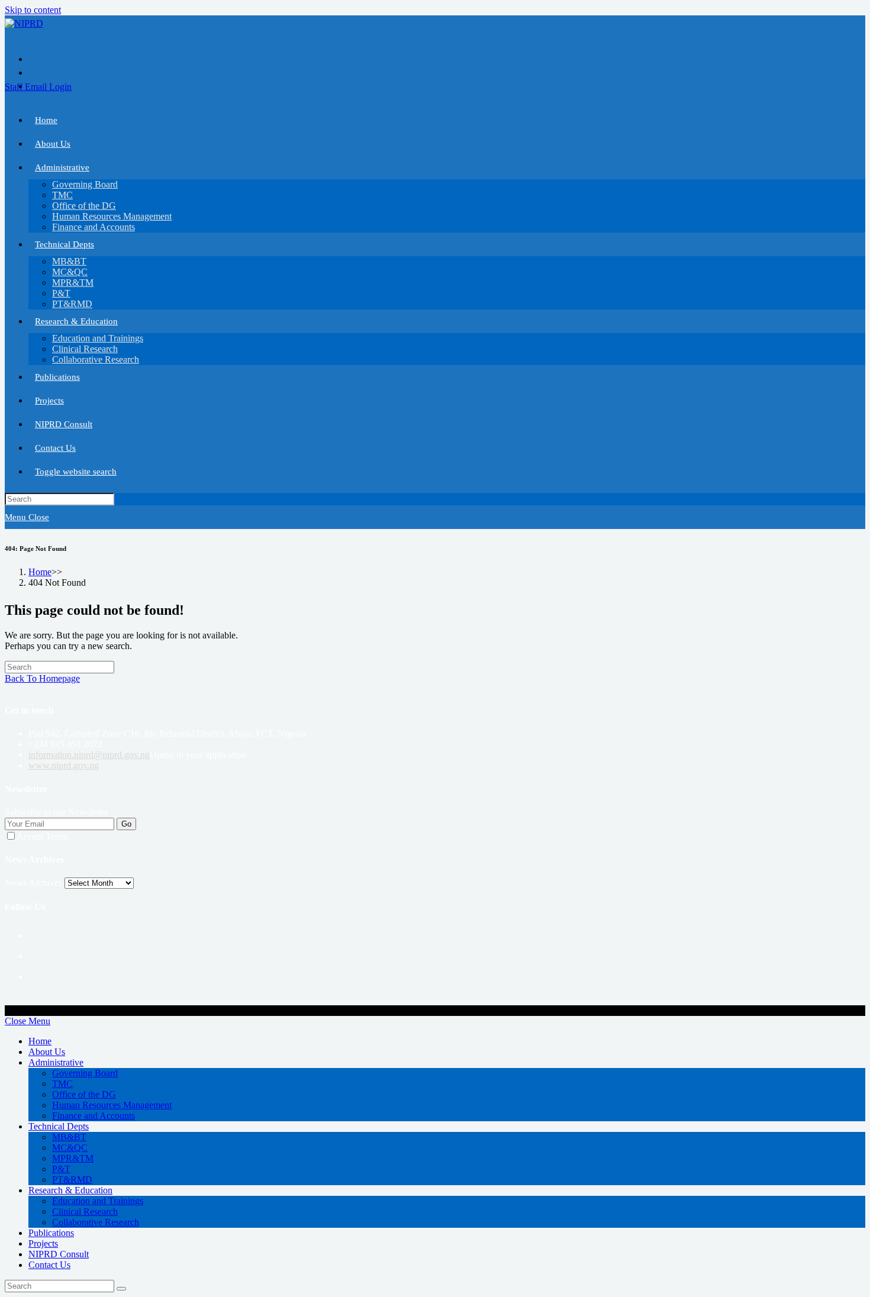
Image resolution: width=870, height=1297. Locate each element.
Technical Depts (58, 1126)
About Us (46, 1052)
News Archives (33, 882)
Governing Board (85, 1073)
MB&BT (69, 1137)
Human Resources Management (112, 1105)
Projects (43, 1243)
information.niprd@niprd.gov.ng (89, 755)
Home (39, 1041)
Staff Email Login (38, 87)
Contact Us (49, 1265)
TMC (62, 1084)
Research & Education (70, 1190)
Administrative (55, 1062)
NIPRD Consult (58, 1254)
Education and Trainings (97, 1201)
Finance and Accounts (93, 1116)
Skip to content (33, 10)
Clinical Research (85, 1211)
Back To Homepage (42, 678)
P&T (61, 1169)
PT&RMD (72, 1180)
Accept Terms (43, 836)
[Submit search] (121, 1288)
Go (126, 824)
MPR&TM (73, 1158)
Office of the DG (84, 1094)
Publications (51, 1233)
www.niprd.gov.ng (63, 765)
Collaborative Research (95, 1222)
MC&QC (70, 1148)
